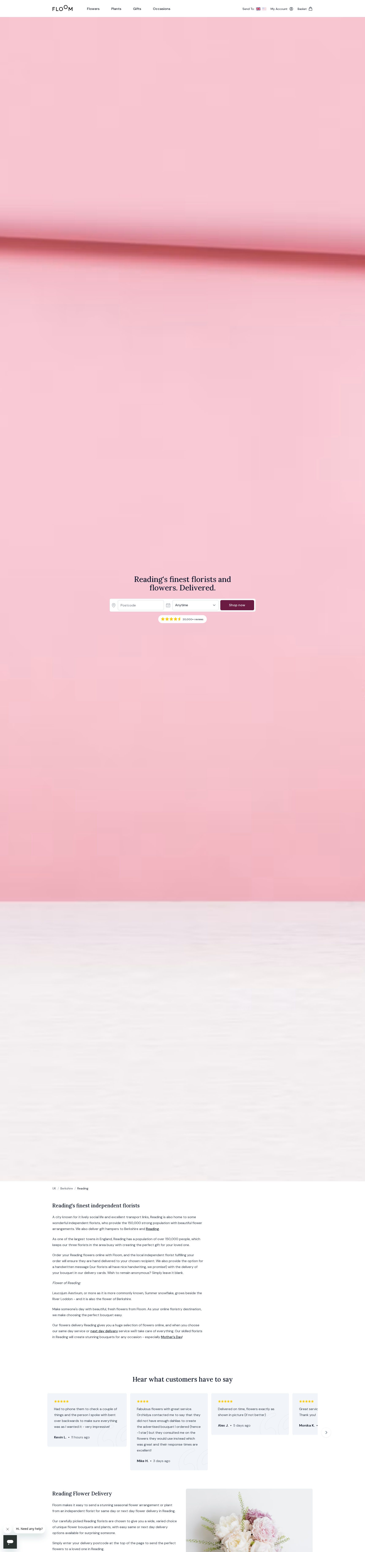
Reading (152, 1229)
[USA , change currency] (264, 9)
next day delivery (104, 1331)
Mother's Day (171, 1337)
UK (54, 1188)
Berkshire (66, 1188)
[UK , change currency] (258, 9)
